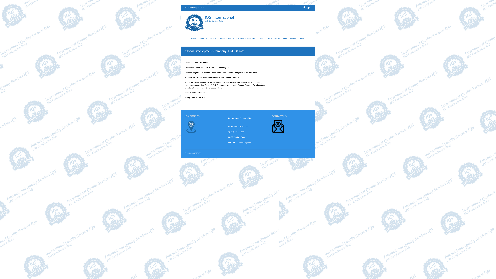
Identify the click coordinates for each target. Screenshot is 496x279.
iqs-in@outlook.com (236, 132)
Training (261, 38)
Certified (213, 38)
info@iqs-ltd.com (197, 7)
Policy (222, 38)
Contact (302, 38)
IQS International (219, 17)
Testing (293, 38)
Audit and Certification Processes (241, 38)
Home (193, 38)
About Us (203, 38)
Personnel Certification (277, 38)
